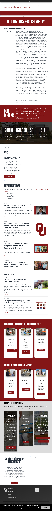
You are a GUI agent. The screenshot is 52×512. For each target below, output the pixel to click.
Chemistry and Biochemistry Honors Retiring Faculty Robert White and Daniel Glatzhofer (18, 264)
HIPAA (19, 503)
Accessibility (7, 503)
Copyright (42, 503)
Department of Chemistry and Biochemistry (10, 490)
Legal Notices (36, 503)
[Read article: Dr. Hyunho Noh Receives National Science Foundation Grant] (41, 210)
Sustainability (13, 503)
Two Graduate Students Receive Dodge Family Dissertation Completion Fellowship (16, 245)
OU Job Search (24, 503)
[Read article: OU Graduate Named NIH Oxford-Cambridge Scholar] (41, 284)
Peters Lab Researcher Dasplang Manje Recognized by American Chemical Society (16, 225)
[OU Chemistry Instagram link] (37, 489)
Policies (30, 503)
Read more (6, 216)
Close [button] (45, 507)
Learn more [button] (34, 508)
